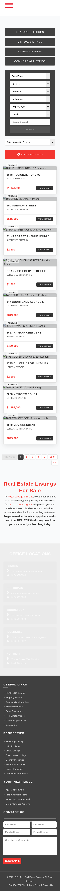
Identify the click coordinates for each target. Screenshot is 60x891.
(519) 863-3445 (18, 663)
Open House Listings (16, 755)
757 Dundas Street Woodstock (25, 615)
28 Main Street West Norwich (25, 659)
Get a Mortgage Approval (18, 804)
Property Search (14, 697)
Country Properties (15, 760)
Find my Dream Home (16, 794)
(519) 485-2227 (18, 641)
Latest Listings (30, 51)
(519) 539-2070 (18, 619)
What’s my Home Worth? (18, 799)
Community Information (17, 702)
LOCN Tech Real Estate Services (29, 877)
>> (54, 463)
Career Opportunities (16, 720)
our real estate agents (20, 504)
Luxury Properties (14, 769)
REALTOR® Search (15, 693)
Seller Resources (14, 711)
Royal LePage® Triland (20, 496)
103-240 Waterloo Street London (26, 571)
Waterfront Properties (16, 764)
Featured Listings (30, 32)
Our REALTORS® (17, 885)
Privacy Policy (33, 885)
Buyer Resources (14, 706)
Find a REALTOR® (15, 790)
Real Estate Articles (15, 716)
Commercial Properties (17, 773)
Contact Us (11, 725)
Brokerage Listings (15, 741)
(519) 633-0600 (18, 597)
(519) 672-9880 (18, 575)
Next (53, 457)
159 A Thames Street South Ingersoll (28, 637)
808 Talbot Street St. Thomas (25, 593)
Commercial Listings (30, 61)
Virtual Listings (30, 42)
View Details (44, 188)
